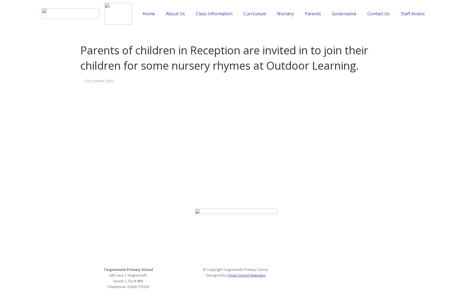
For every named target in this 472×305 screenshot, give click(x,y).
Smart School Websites (247, 275)
